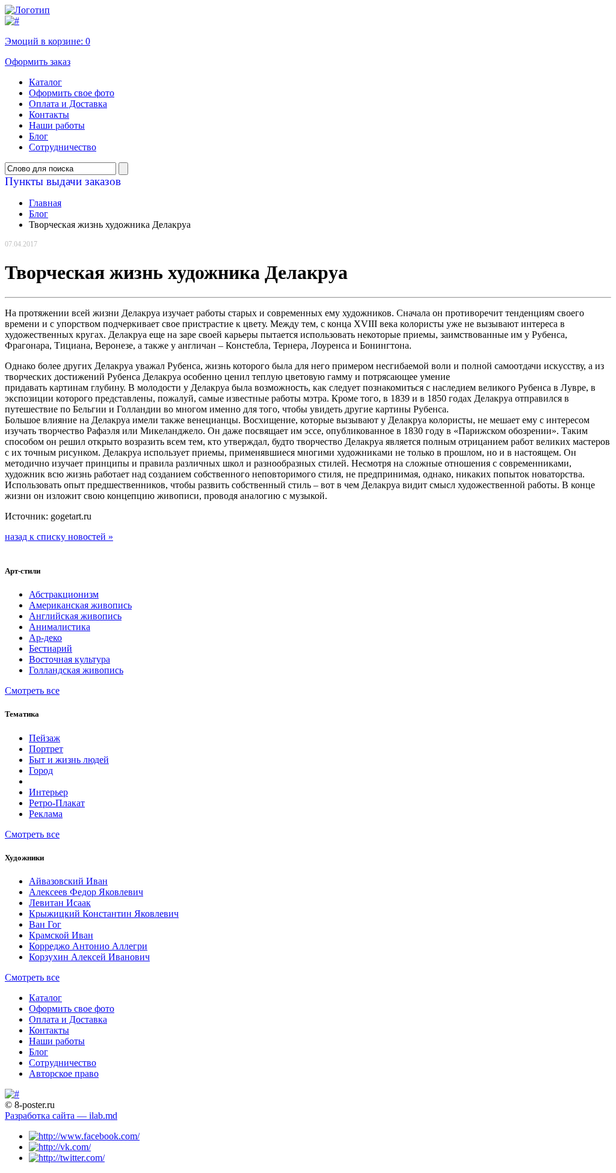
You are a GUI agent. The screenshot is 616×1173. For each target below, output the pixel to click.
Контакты (49, 114)
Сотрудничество (62, 147)
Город (41, 770)
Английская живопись (75, 616)
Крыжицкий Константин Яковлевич (104, 913)
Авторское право (64, 1073)
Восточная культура (69, 659)
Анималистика (59, 627)
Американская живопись (80, 605)
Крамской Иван (61, 935)
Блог (38, 136)
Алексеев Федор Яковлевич (86, 892)
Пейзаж (44, 738)
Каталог (45, 82)
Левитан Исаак (60, 903)
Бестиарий (50, 648)
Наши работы (57, 125)
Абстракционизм (64, 594)
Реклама (46, 814)
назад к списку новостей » (59, 536)
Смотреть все (32, 690)
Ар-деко (45, 637)
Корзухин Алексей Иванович (89, 957)
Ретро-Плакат (57, 803)
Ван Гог (45, 924)
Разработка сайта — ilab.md (61, 1115)
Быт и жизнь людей (69, 760)
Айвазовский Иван (68, 881)
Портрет (46, 749)
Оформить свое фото (71, 93)
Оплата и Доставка (68, 104)
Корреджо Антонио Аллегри (88, 946)
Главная (45, 203)
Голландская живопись (76, 670)
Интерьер (48, 792)
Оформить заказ (37, 62)
